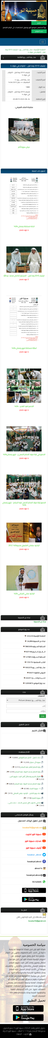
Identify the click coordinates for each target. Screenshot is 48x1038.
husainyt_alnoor (34, 855)
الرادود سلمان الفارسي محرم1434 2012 (24, 545)
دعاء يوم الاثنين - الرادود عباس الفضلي (26, 793)
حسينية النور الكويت (33, 834)
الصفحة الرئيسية (39, 49)
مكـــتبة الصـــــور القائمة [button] (26, 57)
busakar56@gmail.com (33, 827)
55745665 (36, 882)
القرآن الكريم (37, 730)
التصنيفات (41, 696)
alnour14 (39, 868)
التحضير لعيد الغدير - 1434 (24, 406)
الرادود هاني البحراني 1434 (24, 593)
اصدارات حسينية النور (33, 841)
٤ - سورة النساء (35, 788)
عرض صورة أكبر (24, 147)
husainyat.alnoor (34, 861)
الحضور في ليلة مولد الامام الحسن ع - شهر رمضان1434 (24, 454)
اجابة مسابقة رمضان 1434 (24, 226)
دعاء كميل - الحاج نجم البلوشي (29, 757)
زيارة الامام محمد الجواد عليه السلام (27, 771)
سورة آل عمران (35, 762)
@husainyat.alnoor (34, 875)
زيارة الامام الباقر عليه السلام (30, 767)
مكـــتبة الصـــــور (25, 49)
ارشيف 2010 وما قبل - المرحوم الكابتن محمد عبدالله (24, 276)
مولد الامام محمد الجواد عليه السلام (27, 783)
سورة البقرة (36, 798)
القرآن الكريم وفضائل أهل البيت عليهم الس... (25, 776)
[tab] (24, 57)
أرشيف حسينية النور (33, 848)
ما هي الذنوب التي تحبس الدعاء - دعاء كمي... (24, 802)
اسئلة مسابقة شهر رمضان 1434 (24, 348)
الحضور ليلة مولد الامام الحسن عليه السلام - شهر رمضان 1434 (24, 504)
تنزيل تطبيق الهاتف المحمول (30, 821)
